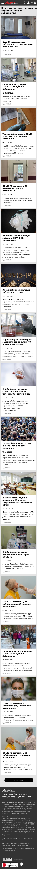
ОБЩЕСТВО (6, 522)
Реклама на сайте (9, 794)
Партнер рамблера (18, 859)
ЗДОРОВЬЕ (6, 54)
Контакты (23, 794)
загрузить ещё (18, 780)
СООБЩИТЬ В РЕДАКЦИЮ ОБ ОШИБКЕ (16, 797)
